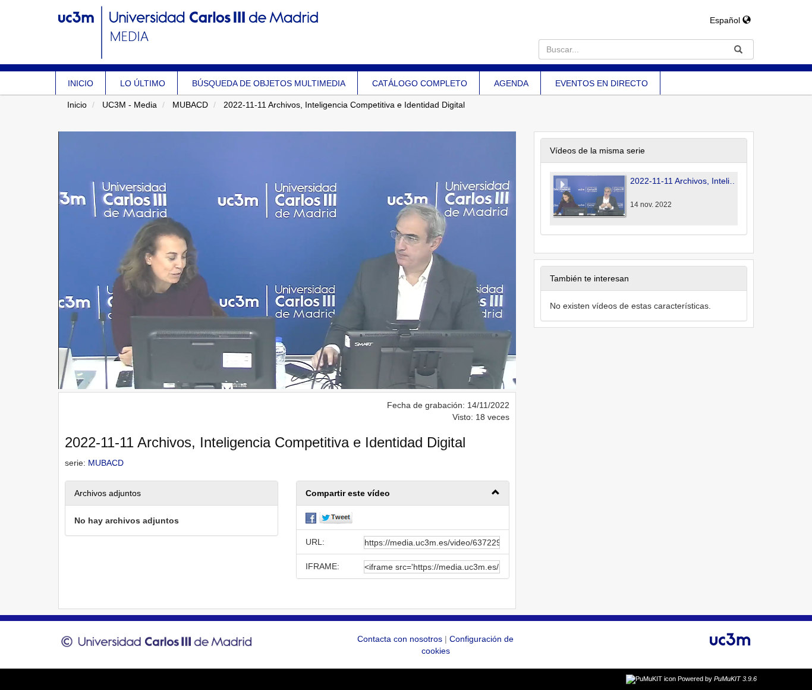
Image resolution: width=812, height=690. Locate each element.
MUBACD (190, 104)
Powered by (717, 678)
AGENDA (511, 83)
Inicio (77, 104)
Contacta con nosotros (401, 639)
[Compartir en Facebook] (311, 517)
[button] (403, 493)
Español (726, 20)
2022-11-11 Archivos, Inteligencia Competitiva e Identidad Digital (344, 104)
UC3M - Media (129, 104)
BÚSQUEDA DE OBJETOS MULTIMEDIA (268, 83)
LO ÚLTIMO (142, 83)
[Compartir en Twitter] (336, 517)
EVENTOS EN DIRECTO (601, 83)
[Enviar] (738, 49)
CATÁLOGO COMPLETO (419, 83)
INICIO (80, 83)
